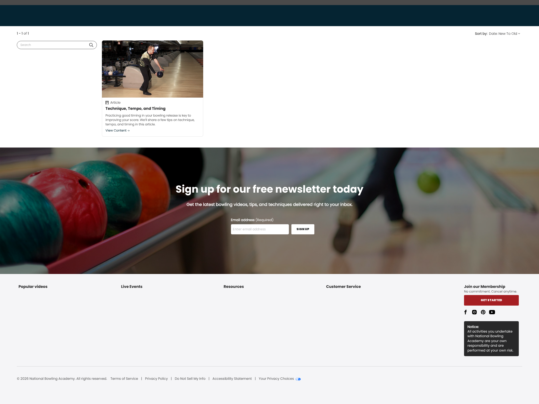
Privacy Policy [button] (156, 378)
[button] (91, 45)
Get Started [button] (491, 300)
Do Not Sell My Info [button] (190, 378)
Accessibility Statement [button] (232, 378)
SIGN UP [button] (302, 229)
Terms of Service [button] (124, 378)
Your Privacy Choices (276, 378)
